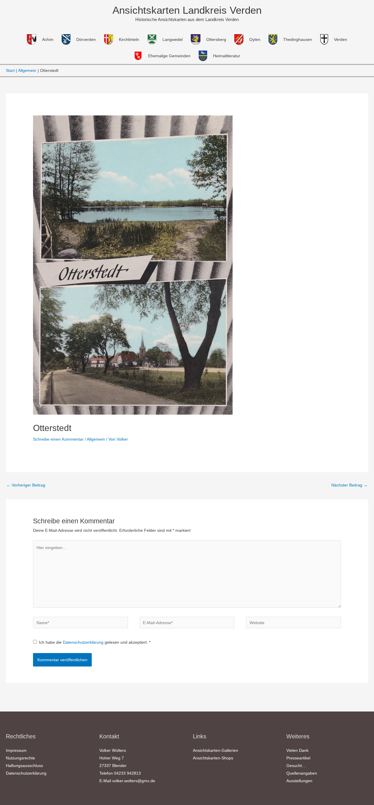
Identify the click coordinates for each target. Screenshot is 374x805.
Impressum (16, 750)
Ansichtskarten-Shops (213, 758)
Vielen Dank (297, 750)
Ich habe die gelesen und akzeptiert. (94, 642)
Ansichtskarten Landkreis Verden (187, 10)
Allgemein (96, 439)
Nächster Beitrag (349, 485)
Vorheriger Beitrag (25, 485)
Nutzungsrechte (20, 758)
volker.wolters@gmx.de (133, 780)
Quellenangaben (301, 773)
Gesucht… (296, 765)
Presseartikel (298, 758)
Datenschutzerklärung (84, 642)
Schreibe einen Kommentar (58, 439)
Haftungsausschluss (24, 765)
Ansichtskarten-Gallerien (215, 750)
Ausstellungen (299, 780)
